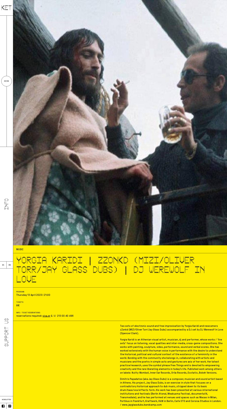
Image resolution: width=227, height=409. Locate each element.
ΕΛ (3, 265)
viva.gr (46, 315)
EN (10, 265)
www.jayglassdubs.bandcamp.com (142, 404)
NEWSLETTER (6, 399)
